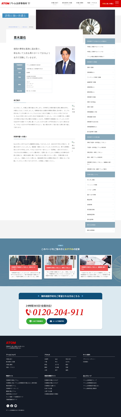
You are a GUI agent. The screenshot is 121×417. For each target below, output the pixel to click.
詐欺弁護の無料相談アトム (14, 27)
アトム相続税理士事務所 (90, 388)
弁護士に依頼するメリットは (95, 51)
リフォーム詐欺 (91, 190)
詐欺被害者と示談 (92, 112)
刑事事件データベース (12, 388)
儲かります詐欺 (91, 195)
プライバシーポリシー (89, 359)
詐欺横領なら (91, 72)
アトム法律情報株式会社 (90, 383)
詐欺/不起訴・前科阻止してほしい (96, 142)
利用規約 (85, 362)
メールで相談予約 (58, 321)
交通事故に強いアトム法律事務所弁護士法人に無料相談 (21, 383)
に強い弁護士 (108, 4)
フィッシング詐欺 (92, 185)
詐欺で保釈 (90, 107)
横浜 (67, 364)
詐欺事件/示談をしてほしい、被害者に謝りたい (99, 163)
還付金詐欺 (90, 219)
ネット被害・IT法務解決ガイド (14, 397)
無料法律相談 (91, 230)
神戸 (56, 370)
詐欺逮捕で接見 (91, 117)
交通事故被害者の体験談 (51, 394)
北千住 (57, 364)
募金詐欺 (89, 199)
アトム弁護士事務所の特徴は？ (95, 56)
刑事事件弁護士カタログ (51, 380)
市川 (56, 362)
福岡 (67, 370)
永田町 (46, 359)
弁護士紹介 (54, 3)
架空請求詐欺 (91, 209)
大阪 (46, 370)
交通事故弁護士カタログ (51, 383)
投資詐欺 (89, 204)
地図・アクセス (92, 3)
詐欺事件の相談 (91, 97)
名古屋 (57, 367)
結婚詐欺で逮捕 (91, 82)
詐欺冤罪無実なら (92, 127)
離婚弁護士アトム (11, 391)
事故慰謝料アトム (11, 386)
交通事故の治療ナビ (50, 386)
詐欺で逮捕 (90, 67)
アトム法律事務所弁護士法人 (91, 386)
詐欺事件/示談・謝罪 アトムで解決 (96, 169)
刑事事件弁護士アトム (12, 380)
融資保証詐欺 (91, 214)
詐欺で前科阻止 (91, 102)
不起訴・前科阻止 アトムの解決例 (96, 147)
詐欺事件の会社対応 (92, 122)
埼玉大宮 (68, 359)
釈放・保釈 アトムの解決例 (94, 157)
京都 (67, 367)
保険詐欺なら (91, 87)
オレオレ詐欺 (91, 180)
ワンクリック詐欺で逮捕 (94, 77)
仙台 (56, 359)
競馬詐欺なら (91, 92)
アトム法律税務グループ (90, 380)
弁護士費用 (79, 3)
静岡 (46, 367)
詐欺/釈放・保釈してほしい (94, 152)
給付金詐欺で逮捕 (92, 132)
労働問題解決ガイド (11, 399)
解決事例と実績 (67, 3)
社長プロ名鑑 (48, 388)
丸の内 (67, 362)
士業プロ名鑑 (48, 391)
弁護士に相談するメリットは (95, 46)
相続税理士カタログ (11, 394)
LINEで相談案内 (38, 321)
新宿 (46, 364)
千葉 (46, 362)
